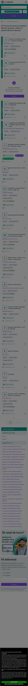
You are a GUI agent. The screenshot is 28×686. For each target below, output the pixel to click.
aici (12, 664)
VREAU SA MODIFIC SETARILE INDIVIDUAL (14, 684)
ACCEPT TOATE (14, 682)
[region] (14, 667)
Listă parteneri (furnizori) (5, 679)
